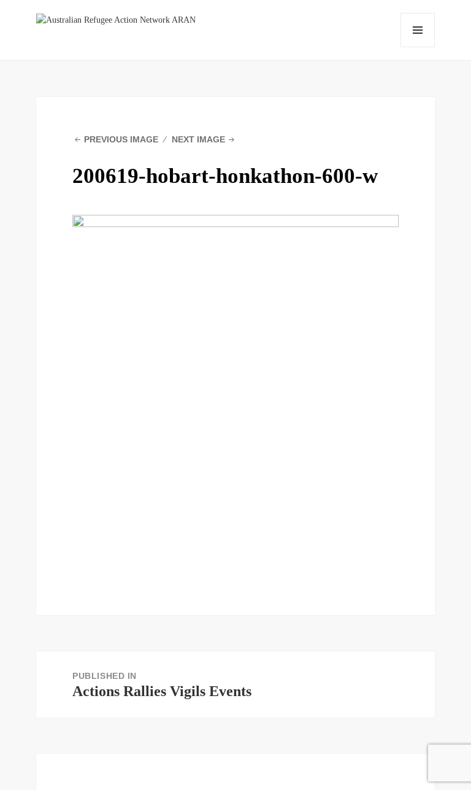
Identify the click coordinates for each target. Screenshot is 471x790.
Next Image (198, 139)
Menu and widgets (417, 30)
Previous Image (121, 139)
